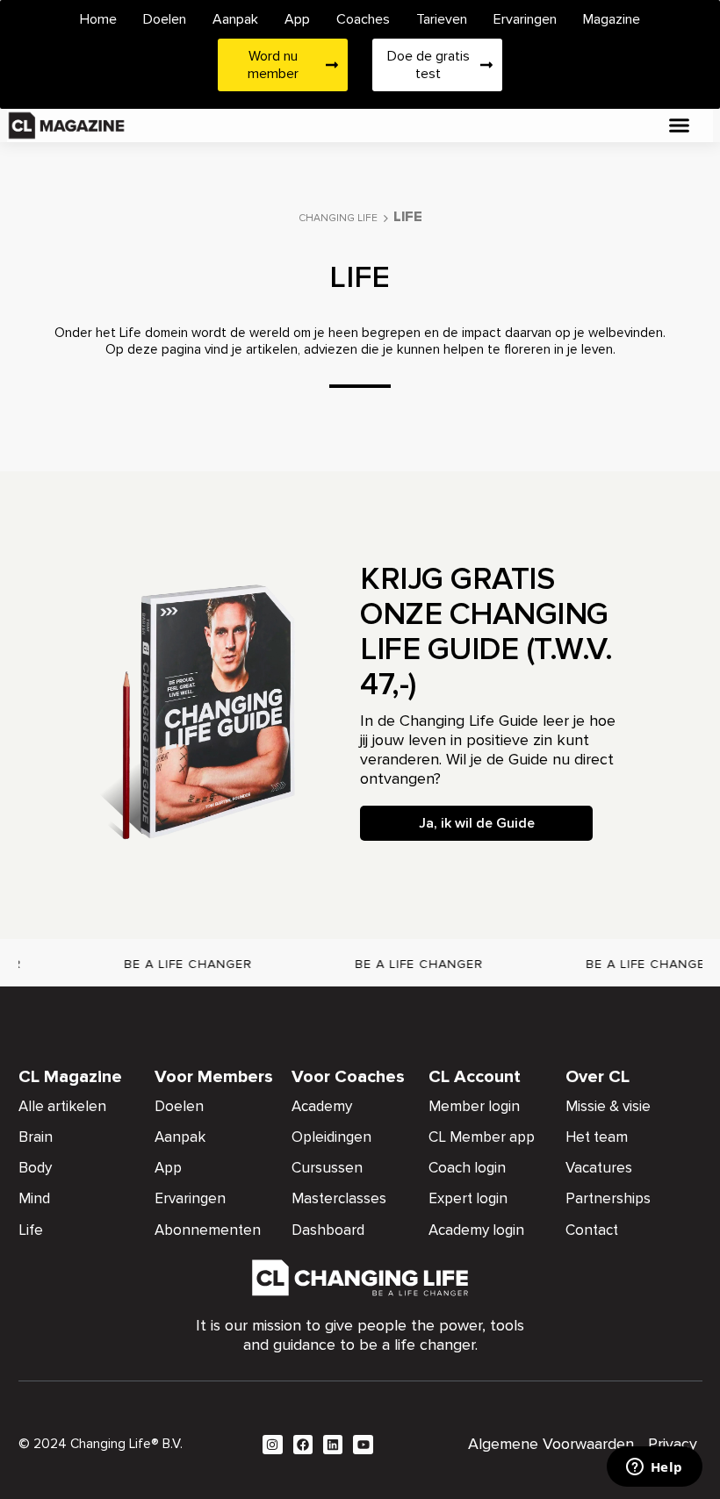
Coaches (363, 19)
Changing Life (338, 218)
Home (98, 19)
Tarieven (441, 19)
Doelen (164, 19)
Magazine (611, 19)
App (297, 19)
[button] (678, 125)
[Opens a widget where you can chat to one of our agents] (654, 1468)
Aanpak (235, 19)
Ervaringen (525, 19)
